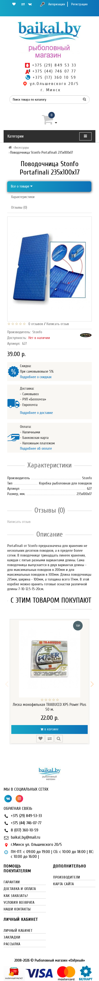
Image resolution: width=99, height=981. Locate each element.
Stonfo (37, 332)
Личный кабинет (18, 930)
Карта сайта (63, 884)
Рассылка (12, 944)
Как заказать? (16, 896)
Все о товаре (20, 186)
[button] (92, 684)
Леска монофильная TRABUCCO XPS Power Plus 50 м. (49, 707)
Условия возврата (19, 902)
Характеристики (23, 197)
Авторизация (56, 4)
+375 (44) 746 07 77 (54, 71)
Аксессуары (21, 147)
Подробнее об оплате (36, 448)
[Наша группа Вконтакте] (30, 4)
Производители (66, 877)
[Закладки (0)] (14, 4)
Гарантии (12, 882)
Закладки (12, 937)
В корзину (51, 729)
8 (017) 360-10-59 (24, 830)
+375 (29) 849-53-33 (26, 815)
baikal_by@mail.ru (25, 837)
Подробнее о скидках (35, 377)
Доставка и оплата (20, 889)
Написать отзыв (57, 324)
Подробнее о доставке (36, 413)
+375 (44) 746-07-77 (26, 822)
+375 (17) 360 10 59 (54, 77)
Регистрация (79, 4)
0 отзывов (34, 324)
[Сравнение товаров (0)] (23, 4)
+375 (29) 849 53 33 (54, 65)
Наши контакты (17, 909)
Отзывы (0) (19, 207)
